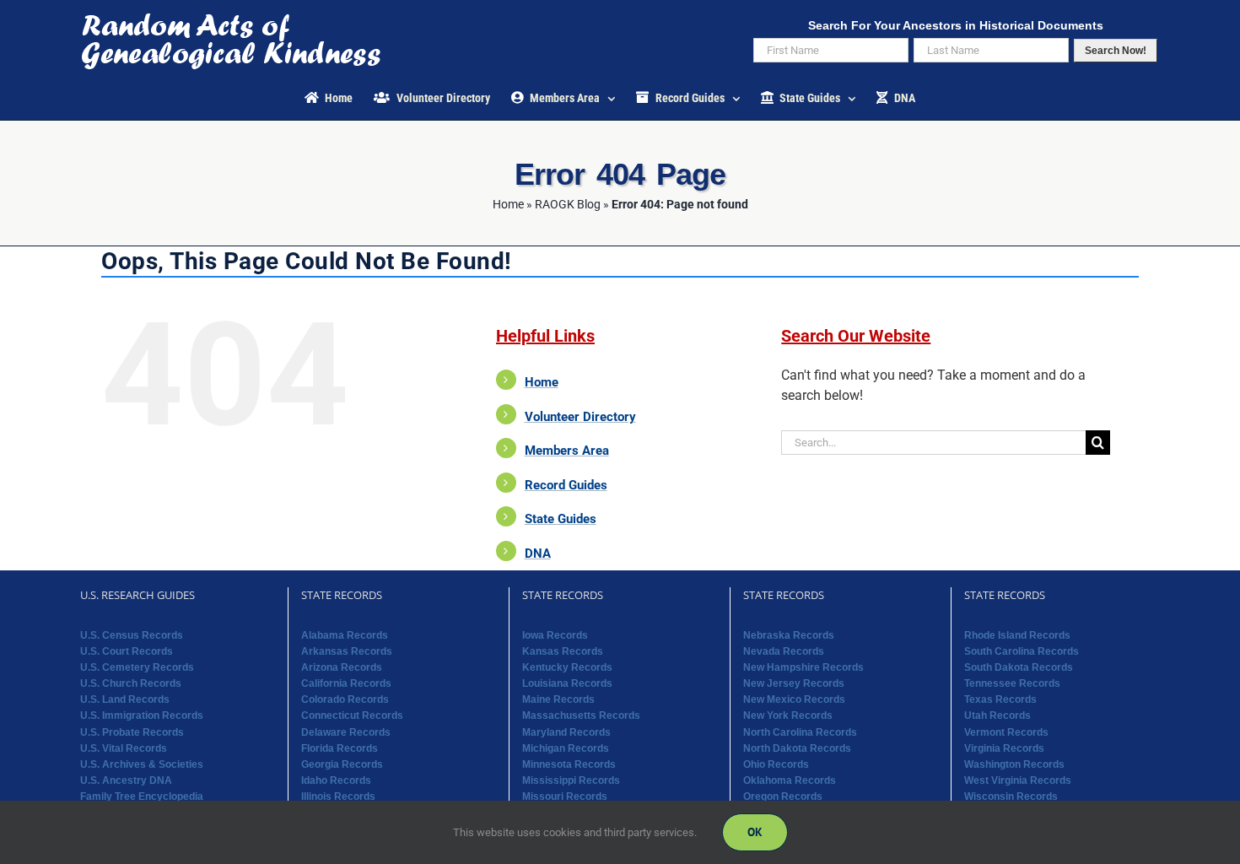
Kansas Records (562, 651)
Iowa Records (555, 635)
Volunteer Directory (580, 416)
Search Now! (1115, 51)
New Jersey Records (793, 683)
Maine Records (558, 699)
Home (508, 204)
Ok (755, 832)
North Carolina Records (800, 732)
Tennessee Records (1012, 683)
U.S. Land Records (125, 699)
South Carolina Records (1021, 651)
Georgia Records (342, 764)
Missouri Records (564, 796)
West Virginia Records (1017, 780)
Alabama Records (344, 635)
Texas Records (1000, 699)
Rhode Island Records (1017, 635)
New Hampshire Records (803, 667)
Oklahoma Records (789, 780)
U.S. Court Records (126, 651)
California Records (346, 683)
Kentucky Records (567, 667)
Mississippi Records (571, 780)
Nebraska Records (788, 635)
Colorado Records (345, 699)
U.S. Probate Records (132, 732)
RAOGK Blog (568, 204)
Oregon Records (782, 796)
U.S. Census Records (131, 635)
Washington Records (1014, 764)
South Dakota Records (1018, 667)
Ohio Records (776, 764)
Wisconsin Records (1011, 796)
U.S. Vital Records (123, 748)
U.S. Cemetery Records (137, 667)
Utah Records (997, 715)
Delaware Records (346, 732)
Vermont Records (1006, 732)
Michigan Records (565, 748)
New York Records (788, 715)
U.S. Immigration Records (141, 715)
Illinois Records (338, 796)
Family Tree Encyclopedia (141, 796)
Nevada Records (783, 651)
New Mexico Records (794, 699)
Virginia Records (1004, 748)
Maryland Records (566, 732)
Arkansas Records (346, 651)
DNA (538, 553)
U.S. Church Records (130, 683)
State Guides (560, 518)
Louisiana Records (567, 683)
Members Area (567, 450)
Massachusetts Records (581, 715)
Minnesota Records (569, 764)
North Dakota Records (797, 748)
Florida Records (339, 748)
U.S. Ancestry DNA (126, 780)
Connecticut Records (352, 715)
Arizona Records (341, 667)
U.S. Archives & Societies (141, 764)
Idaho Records (336, 780)
